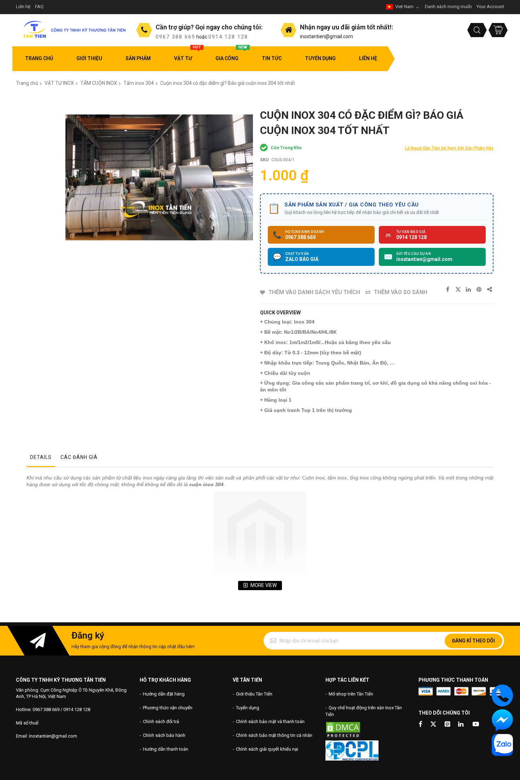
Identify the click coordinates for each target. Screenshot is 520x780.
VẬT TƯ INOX (59, 83)
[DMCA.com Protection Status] (343, 737)
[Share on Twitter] (458, 289)
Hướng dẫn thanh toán (165, 749)
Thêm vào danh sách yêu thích (314, 292)
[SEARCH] (477, 30)
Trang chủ (27, 83)
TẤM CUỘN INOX (98, 83)
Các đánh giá (79, 457)
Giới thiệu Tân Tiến (254, 694)
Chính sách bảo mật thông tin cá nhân (274, 735)
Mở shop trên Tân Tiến (351, 694)
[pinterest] (448, 724)
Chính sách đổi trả (161, 721)
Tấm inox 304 (138, 83)
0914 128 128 (228, 37)
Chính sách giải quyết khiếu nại (267, 749)
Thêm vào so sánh (400, 292)
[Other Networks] (489, 289)
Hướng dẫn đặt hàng (164, 694)
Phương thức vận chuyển (167, 707)
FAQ (39, 6)
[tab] (41, 459)
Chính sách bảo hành (164, 735)
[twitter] (433, 724)
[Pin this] (479, 289)
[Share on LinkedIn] (468, 289)
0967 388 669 (175, 37)
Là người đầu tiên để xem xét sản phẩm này (449, 148)
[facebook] (420, 724)
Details (41, 457)
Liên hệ (23, 6)
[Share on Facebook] (447, 289)
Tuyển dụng (247, 707)
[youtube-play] (476, 724)
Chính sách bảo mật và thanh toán (270, 721)
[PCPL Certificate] (352, 759)
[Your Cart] (498, 30)
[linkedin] (461, 724)
